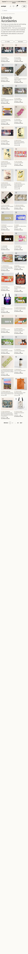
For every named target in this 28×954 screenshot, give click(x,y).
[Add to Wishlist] (3, 45)
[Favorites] (13, 6)
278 (18, 422)
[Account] (10, 6)
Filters (8, 41)
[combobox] (14, 10)
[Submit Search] (2, 10)
